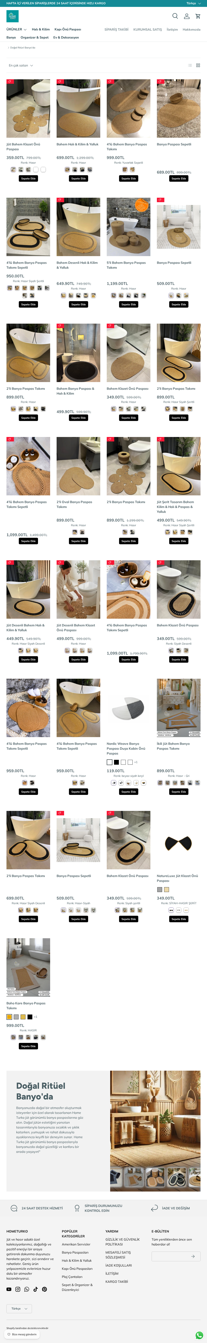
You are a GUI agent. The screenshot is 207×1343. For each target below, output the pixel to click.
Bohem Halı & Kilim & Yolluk (77, 144)
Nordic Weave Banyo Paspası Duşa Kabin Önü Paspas (126, 748)
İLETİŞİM (112, 1273)
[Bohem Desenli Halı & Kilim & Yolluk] (78, 227)
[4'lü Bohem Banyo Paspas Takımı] (128, 108)
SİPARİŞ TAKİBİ (117, 29)
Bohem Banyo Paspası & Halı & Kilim (75, 390)
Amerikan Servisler (76, 1244)
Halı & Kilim (41, 29)
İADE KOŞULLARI (119, 1265)
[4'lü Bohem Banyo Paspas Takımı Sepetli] (28, 227)
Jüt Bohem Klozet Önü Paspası (23, 146)
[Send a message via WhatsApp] (199, 1335)
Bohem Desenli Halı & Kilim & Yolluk (77, 265)
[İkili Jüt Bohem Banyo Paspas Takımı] (179, 708)
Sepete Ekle (28, 178)
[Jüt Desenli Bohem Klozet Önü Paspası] (78, 589)
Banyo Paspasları (75, 1252)
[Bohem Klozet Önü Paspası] (128, 353)
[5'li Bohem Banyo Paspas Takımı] (128, 227)
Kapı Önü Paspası (68, 29)
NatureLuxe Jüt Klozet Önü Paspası (177, 878)
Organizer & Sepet (35, 37)
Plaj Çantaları (72, 1277)
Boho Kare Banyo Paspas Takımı (25, 1005)
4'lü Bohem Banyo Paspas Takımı (127, 146)
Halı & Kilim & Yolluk (77, 1260)
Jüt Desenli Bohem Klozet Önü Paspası (76, 627)
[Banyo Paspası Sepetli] (179, 108)
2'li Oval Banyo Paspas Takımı (74, 504)
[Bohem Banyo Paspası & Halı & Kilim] (78, 353)
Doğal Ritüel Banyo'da (22, 47)
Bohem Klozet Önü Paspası (127, 388)
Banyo (11, 37)
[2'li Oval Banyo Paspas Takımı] (78, 466)
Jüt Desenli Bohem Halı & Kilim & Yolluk (25, 627)
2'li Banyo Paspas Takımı (25, 388)
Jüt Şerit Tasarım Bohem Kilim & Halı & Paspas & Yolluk (175, 507)
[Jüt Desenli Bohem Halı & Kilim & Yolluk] (28, 589)
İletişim (172, 29)
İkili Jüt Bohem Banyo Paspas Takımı (173, 746)
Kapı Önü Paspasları (77, 1269)
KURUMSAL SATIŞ (147, 29)
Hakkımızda (192, 29)
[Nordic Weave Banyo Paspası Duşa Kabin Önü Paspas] (128, 708)
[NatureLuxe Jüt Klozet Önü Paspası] (179, 840)
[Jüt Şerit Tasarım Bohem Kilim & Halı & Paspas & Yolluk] (179, 466)
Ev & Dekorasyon (66, 37)
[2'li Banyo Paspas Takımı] (28, 353)
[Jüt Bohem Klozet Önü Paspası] (28, 108)
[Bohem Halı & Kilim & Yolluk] (78, 108)
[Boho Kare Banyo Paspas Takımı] (28, 967)
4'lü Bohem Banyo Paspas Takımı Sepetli (26, 265)
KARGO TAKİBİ (117, 1282)
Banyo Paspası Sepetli (174, 144)
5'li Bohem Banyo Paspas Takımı (126, 265)
